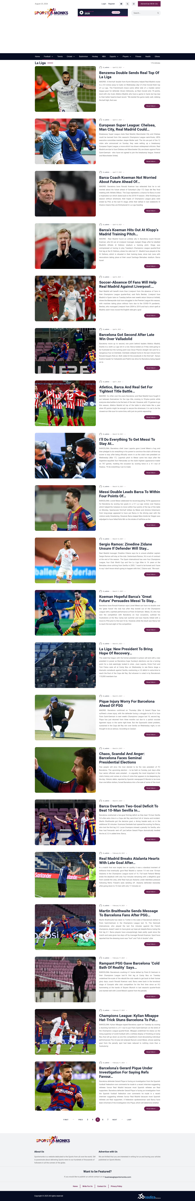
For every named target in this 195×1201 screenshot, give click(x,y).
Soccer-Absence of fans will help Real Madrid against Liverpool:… (128, 284)
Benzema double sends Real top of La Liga (129, 75)
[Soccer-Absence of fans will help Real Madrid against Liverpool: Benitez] (65, 298)
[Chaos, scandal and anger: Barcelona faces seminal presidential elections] (65, 770)
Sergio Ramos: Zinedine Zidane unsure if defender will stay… (125, 546)
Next (115, 1120)
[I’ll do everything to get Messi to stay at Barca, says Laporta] (65, 455)
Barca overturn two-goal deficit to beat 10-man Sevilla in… (128, 808)
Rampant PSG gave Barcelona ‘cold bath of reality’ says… (129, 965)
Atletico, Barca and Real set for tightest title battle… (126, 389)
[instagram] (134, 4)
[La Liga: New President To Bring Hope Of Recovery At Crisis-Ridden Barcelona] (65, 665)
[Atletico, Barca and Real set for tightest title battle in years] (65, 403)
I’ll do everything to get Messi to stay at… (127, 441)
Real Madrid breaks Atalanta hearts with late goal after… (129, 860)
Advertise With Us (149, 4)
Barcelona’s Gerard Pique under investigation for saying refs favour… (125, 1072)
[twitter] (127, 4)
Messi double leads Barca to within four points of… (129, 494)
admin (107, 67)
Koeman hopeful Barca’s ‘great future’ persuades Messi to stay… (127, 598)
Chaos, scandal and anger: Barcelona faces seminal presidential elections (122, 758)
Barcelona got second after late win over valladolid (126, 336)
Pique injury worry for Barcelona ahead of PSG (127, 703)
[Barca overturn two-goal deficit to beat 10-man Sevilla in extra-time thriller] (65, 822)
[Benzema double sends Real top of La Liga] (65, 89)
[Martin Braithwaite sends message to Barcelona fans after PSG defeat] (65, 927)
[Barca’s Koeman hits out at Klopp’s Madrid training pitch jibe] (65, 246)
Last (129, 1120)
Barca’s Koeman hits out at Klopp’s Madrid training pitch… (128, 232)
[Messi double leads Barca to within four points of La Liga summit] (65, 508)
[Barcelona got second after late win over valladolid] (65, 351)
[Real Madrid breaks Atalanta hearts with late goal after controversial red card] (65, 875)
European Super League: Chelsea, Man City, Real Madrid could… (127, 127)
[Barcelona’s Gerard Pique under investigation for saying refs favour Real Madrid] (65, 1086)
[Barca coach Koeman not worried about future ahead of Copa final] (65, 194)
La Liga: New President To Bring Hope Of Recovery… (126, 651)
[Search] (158, 13)
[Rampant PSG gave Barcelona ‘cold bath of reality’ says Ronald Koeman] (65, 979)
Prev (80, 1120)
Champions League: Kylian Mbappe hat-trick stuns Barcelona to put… (129, 1017)
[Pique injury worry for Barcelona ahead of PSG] (65, 717)
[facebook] (121, 4)
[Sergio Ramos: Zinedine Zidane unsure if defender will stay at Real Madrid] (65, 560)
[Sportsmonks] (54, 13)
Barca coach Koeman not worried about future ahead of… (127, 179)
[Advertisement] (97, 36)
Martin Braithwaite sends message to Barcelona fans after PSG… (128, 913)
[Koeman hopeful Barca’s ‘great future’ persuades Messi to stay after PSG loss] (65, 613)
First (65, 1120)
